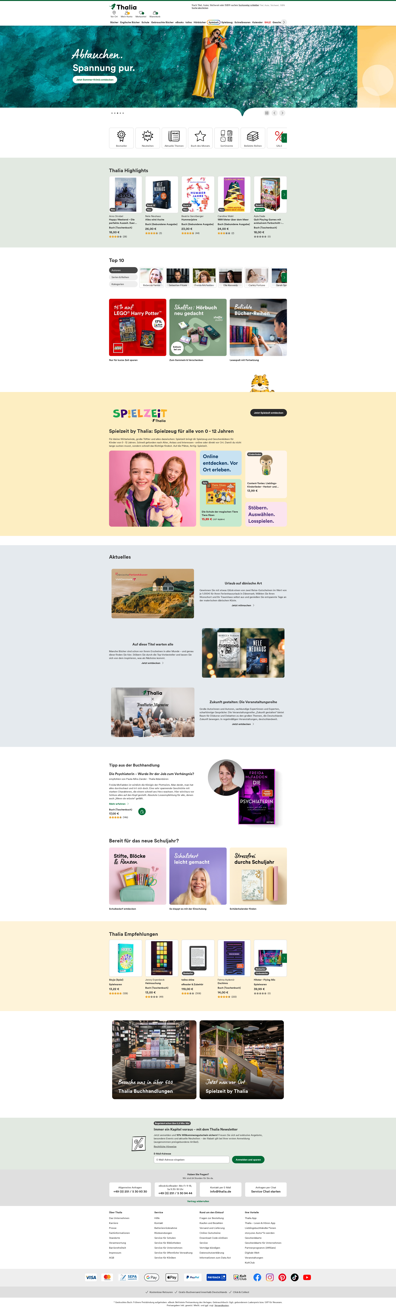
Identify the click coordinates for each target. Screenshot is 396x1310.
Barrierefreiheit (117, 1247)
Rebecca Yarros (151, 277)
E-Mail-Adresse (162, 1153)
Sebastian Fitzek (178, 277)
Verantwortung (117, 1242)
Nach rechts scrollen (284, 194)
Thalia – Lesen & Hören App (260, 1223)
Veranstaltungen (254, 1257)
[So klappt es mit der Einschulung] (198, 880)
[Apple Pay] (171, 1278)
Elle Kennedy (230, 277)
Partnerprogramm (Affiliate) (260, 1247)
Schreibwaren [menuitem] (242, 22)
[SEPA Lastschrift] (128, 1278)
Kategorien (118, 284)
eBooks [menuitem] (179, 22)
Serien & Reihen (120, 277)
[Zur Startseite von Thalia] (124, 7)
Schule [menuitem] (145, 22)
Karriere (113, 1223)
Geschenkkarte (253, 1237)
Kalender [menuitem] (257, 22)
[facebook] (257, 1278)
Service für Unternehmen (168, 1247)
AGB (111, 1257)
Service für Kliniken (165, 1257)
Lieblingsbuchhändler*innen (260, 1227)
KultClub (250, 1262)
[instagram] (270, 1278)
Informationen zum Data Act (215, 1257)
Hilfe (157, 1218)
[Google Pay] (151, 1278)
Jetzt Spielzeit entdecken (268, 412)
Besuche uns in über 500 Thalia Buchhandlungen (154, 1059)
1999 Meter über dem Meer (234, 207)
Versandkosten (222, 1305)
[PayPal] (193, 1278)
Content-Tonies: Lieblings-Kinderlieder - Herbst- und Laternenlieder (266, 474)
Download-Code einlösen (214, 1237)
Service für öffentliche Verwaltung (173, 1252)
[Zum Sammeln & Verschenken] (198, 331)
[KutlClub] (240, 1278)
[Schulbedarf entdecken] (137, 880)
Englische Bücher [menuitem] (130, 22)
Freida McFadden (204, 277)
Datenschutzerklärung (212, 1252)
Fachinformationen (119, 1232)
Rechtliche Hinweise (165, 1146)
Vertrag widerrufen (198, 1201)
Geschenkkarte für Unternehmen (263, 1242)
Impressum (115, 1252)
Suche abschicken (200, 8)
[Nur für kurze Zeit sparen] (137, 331)
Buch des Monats (200, 138)
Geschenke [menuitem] (279, 22)
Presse (112, 1227)
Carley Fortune (256, 277)
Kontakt (158, 1223)
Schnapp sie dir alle (198, 72)
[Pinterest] (282, 1278)
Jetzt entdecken (151, 663)
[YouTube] (307, 1278)
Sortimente (226, 138)
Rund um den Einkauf (212, 1212)
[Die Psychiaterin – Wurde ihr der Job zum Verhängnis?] (244, 827)
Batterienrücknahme (165, 1227)
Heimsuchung (161, 971)
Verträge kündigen (210, 1247)
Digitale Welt (252, 1252)
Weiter (284, 22)
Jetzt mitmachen (241, 605)
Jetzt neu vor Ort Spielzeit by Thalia (242, 1059)
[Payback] (216, 1278)
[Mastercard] (107, 1278)
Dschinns (234, 971)
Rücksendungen (163, 1232)
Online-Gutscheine (210, 1232)
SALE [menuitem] (268, 22)
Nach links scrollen (112, 194)
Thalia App (250, 1218)
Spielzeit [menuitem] (214, 22)
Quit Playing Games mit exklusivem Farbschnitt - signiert (270, 207)
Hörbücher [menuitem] (200, 22)
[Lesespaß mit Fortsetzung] (258, 331)
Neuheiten (147, 138)
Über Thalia (115, 1212)
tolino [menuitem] (188, 22)
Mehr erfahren (117, 803)
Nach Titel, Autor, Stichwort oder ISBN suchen (215, 5)
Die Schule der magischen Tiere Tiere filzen (221, 503)
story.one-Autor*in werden (260, 1232)
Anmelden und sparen (248, 1159)
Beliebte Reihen (253, 138)
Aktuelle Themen (174, 138)
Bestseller (121, 138)
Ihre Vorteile (252, 1212)
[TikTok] (295, 1278)
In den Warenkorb (142, 811)
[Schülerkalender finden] (258, 880)
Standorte (114, 1237)
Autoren (116, 270)
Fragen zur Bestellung (212, 1218)
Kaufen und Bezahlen (211, 1223)
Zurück (274, 113)
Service (158, 1212)
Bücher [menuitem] (114, 22)
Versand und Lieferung (212, 1227)
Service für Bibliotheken (167, 1242)
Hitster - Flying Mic (270, 971)
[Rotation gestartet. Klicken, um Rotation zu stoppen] (267, 113)
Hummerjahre (198, 207)
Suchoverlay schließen (249, 5)
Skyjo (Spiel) (125, 971)
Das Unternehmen (119, 1218)
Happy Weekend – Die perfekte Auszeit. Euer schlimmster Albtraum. (125, 207)
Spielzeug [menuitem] (227, 22)
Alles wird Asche (161, 207)
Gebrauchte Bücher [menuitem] (162, 22)
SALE (279, 138)
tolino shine (198, 971)
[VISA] (91, 1278)
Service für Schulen (165, 1237)
